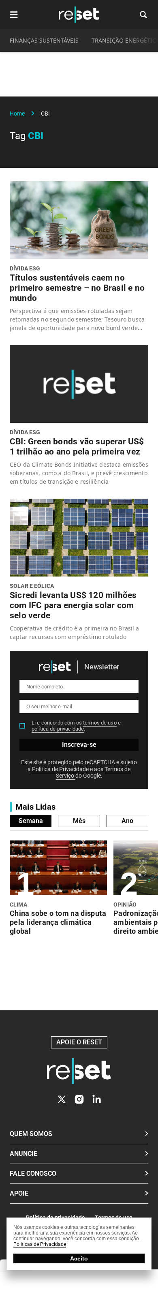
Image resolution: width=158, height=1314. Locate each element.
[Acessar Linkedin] (96, 1099)
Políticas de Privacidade (39, 1244)
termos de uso (100, 723)
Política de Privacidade (61, 769)
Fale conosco (33, 1173)
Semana (31, 821)
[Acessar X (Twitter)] (61, 1099)
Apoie (19, 1193)
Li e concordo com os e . (76, 726)
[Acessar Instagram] (79, 1099)
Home (17, 113)
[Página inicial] (79, 1071)
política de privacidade (58, 729)
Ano (127, 821)
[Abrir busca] (143, 14)
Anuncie (23, 1154)
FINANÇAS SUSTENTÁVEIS (44, 40)
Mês (79, 821)
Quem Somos (31, 1134)
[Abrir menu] (14, 14)
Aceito (79, 1258)
